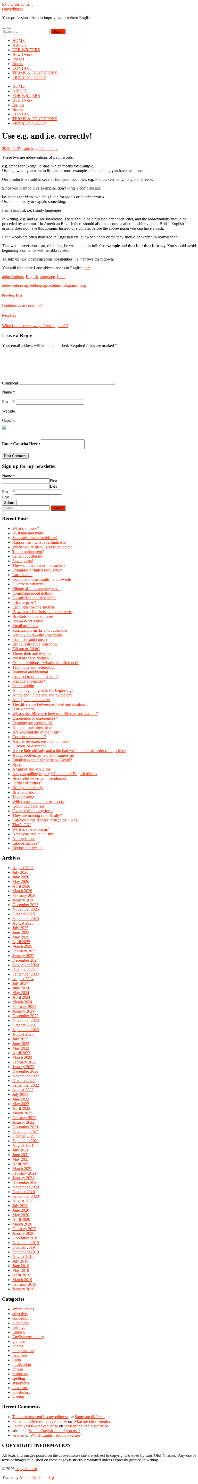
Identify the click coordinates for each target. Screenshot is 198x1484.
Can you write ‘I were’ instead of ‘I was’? (46, 820)
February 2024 (24, 1006)
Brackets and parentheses (32, 616)
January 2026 (23, 900)
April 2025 (21, 942)
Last (53, 486)
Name (8, 392)
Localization (22, 575)
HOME (18, 40)
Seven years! (22, 561)
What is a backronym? (30, 829)
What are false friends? (31, 658)
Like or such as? (25, 843)
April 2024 (21, 997)
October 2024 (23, 969)
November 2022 (25, 1076)
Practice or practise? (28, 681)
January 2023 (23, 1067)
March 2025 (22, 946)
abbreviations (13, 276)
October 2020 (23, 1192)
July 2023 (20, 1039)
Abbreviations (23, 838)
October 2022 (23, 1080)
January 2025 (23, 955)
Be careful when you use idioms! (39, 778)
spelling (18, 1378)
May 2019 (20, 1270)
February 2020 (24, 1229)
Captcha (8, 420)
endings (18, 1327)
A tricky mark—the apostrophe (37, 635)
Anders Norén (31, 1477)
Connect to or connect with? (35, 676)
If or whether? (23, 709)
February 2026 (24, 895)
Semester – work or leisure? (34, 537)
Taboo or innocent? (28, 551)
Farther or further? (27, 783)
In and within (23, 686)
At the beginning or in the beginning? (42, 690)
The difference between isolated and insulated (49, 704)
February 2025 (24, 951)
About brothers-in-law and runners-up (43, 755)
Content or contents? (29, 737)
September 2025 (25, 918)
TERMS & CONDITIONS (34, 73)
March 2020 (22, 1224)
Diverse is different (27, 584)
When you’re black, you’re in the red (42, 547)
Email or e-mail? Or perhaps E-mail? (42, 760)
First (53, 481)
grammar (19, 1341)
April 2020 (21, 1219)
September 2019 (25, 1252)
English (32, 276)
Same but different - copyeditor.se (39, 1421)
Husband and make (28, 533)
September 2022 (25, 1085)
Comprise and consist (29, 639)
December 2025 (25, 904)
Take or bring (23, 797)
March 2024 (22, 1002)
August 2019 (23, 1256)
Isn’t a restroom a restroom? (34, 644)
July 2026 (20, 872)
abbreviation (12, 285)
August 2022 (23, 1090)
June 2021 (20, 1154)
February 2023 (24, 1062)
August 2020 (23, 1201)
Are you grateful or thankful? (36, 732)
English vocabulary (28, 1337)
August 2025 (23, 923)
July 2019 (20, 1261)
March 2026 (22, 891)
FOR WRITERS (26, 50)
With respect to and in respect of (38, 801)
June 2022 (20, 1099)
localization (21, 1364)
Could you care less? (29, 806)
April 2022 (21, 1108)
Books (17, 63)
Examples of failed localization (37, 570)
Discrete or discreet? (28, 746)
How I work (22, 54)
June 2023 (20, 1043)
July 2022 (20, 1094)
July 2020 (20, 1205)
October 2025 (23, 914)
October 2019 (23, 1247)
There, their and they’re (31, 653)
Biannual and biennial (30, 672)
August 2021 (23, 1145)
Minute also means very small (36, 588)
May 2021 (20, 1159)
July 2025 (20, 928)
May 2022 (20, 1104)
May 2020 (20, 1215)
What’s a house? (25, 528)
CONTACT (22, 68)
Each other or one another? (34, 607)
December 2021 (25, 1127)
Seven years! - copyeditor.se (35, 1426)
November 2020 (25, 1187)
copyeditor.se (12, 9)
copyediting (31, 285)
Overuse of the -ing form (32, 811)
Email (8, 401)
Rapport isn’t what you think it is (39, 542)
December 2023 (25, 1016)
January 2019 (23, 1289)
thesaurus (20, 1387)
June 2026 (20, 877)
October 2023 (23, 1025)
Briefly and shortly (27, 787)
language (47, 276)
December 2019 (25, 1238)
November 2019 (25, 1242)
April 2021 (21, 1164)
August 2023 (23, 1034)
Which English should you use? (54, 1430)
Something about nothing (32, 593)
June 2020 (20, 1210)
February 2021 (24, 1173)
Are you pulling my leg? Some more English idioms (54, 774)
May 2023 (20, 1048)
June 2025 (20, 932)
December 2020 (25, 1182)
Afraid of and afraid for (31, 769)
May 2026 (20, 881)
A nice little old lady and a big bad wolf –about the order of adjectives (69, 750)
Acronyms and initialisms (33, 834)
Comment (10, 383)
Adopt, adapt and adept (31, 700)
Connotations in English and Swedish (42, 579)
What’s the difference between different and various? (55, 713)
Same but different (27, 556)
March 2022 (22, 1113)
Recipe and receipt (27, 848)
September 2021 (25, 1141)
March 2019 (22, 1279)
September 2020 (25, 1196)
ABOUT (19, 45)
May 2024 (20, 992)
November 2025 (25, 909)
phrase (17, 1369)
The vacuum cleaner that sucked (38, 565)
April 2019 (21, 1275)
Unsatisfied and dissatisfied (34, 598)
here (87, 268)
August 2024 (23, 979)
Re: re (17, 764)
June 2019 (20, 1266)
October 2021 (23, 1136)
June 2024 (20, 988)
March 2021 (22, 1168)
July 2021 (20, 1150)
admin (29, 148)
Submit (9, 503)
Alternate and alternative (32, 727)
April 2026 (21, 886)
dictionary (20, 1323)
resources (20, 1374)
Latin (61, 276)
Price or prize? (24, 602)
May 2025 (20, 937)
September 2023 (25, 1029)
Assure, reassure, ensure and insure (40, 741)
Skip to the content (17, 4)
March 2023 (22, 1057)
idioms (17, 1346)
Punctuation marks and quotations (39, 630)
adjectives (20, 1313)
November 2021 (25, 1131)
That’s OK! (21, 825)
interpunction (23, 1350)
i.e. (49, 285)
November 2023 (25, 1020)
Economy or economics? (32, 723)
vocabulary (21, 1392)
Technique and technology (33, 667)
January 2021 (23, 1178)
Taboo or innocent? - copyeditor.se (40, 1417)
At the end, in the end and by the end (42, 695)
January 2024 (23, 1011)
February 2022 (24, 1117)
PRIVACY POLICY (29, 77)
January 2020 (23, 1233)
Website (8, 411)
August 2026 (23, 867)
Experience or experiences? (34, 718)
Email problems (25, 625)
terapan (18, 1435)
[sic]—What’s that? (28, 621)
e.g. (44, 285)
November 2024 (25, 965)
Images (18, 59)
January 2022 (23, 1122)
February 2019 (24, 1284)
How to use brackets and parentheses (42, 612)
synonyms (20, 1383)
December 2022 (25, 1071)
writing (18, 1397)
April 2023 (21, 1053)
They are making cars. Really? (37, 815)
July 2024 (20, 983)
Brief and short (24, 792)
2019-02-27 (11, 148)
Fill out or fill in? (26, 649)
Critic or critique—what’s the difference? (45, 662)
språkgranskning (72, 285)
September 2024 (25, 974)
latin (55, 285)
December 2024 (25, 960)
